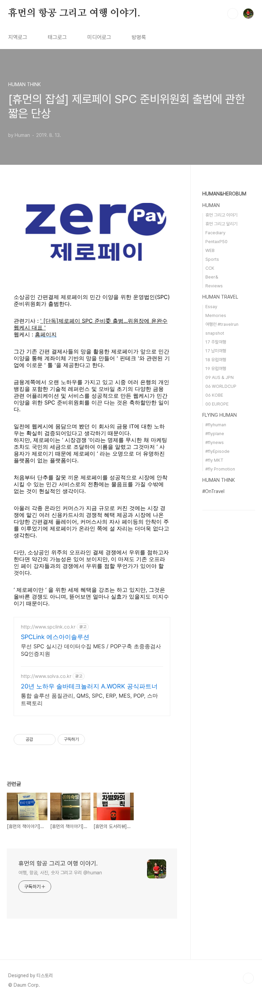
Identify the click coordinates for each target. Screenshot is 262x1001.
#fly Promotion (220, 469)
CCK (209, 268)
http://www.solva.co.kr (46, 676)
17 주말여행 (215, 342)
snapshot (214, 333)
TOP (248, 978)
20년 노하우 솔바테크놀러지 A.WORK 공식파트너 (89, 686)
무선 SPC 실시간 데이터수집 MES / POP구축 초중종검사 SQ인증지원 (91, 650)
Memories (215, 315)
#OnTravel (213, 491)
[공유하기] (39, 739)
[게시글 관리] (48, 739)
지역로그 (17, 37)
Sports (212, 259)
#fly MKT (214, 460)
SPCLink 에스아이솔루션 (55, 636)
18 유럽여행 (215, 359)
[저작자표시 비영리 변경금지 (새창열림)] (94, 739)
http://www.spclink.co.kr (48, 627)
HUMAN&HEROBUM (224, 193)
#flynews (214, 442)
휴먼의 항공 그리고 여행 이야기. (74, 13)
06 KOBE (214, 395)
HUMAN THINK (218, 480)
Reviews (214, 285)
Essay (211, 306)
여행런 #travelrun (221, 324)
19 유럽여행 (215, 368)
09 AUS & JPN (219, 377)
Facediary (215, 232)
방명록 (139, 37)
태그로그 (57, 37)
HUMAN (211, 205)
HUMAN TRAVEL (220, 297)
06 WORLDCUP (220, 386)
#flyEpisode (217, 451)
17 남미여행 (215, 350)
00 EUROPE (217, 404)
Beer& (211, 277)
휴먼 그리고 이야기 (221, 215)
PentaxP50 (216, 241)
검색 (233, 14)
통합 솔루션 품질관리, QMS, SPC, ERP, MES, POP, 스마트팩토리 (89, 699)
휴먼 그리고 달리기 (221, 223)
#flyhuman (215, 424)
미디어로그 (99, 37)
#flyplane (214, 433)
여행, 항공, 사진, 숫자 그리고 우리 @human (60, 872)
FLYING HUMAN (219, 415)
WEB (210, 250)
